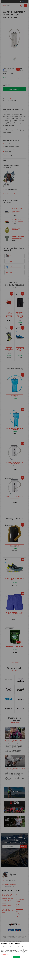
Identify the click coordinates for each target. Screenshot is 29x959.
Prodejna (18, 904)
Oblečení (18, 901)
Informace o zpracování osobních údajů (7, 911)
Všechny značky (14, 670)
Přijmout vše (16, 957)
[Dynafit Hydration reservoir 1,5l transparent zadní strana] (14, 58)
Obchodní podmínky (7, 898)
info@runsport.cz (11, 193)
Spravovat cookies (5, 954)
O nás (17, 896)
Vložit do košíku (14, 89)
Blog (17, 911)
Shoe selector (19, 909)
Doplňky (18, 914)
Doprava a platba (6, 900)
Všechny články (15, 722)
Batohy (17, 906)
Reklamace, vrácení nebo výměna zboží (7, 895)
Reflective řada (20, 899)
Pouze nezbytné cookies (6, 957)
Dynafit (12, 98)
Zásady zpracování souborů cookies (7, 906)
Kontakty (4, 903)
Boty (17, 894)
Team (17, 916)
